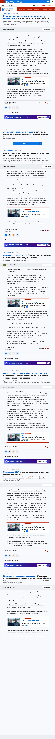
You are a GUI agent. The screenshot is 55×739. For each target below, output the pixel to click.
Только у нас (22, 9)
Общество (22, 77)
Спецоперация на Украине (12, 112)
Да (3, 10)
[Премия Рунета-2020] (20, 1)
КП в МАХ (45, 9)
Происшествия (10, 150)
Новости (5, 13)
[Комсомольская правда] (12, 1)
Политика (9, 13)
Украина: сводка (37, 9)
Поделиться (48, 29)
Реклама (43, 5)
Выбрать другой (9, 10)
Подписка (50, 5)
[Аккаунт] (52, 1)
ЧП (7, 240)
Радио (36, 5)
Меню (2, 1)
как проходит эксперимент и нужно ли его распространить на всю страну (33, 82)
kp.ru (48, 103)
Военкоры (29, 9)
